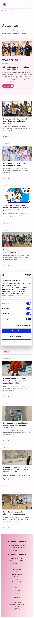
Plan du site (17, 606)
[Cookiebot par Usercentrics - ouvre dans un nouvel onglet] (23, 275)
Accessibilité (17, 608)
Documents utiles (17, 582)
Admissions (17, 572)
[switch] (28, 308)
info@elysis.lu (17, 587)
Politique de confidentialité (17, 604)
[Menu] (27, 5)
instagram (17, 594)
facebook (17, 591)
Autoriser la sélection (16, 336)
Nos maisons (17, 569)
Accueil (4, 11)
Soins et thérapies (17, 574)
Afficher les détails (22, 325)
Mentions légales (17, 602)
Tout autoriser (16, 331)
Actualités (17, 577)
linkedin (17, 597)
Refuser (16, 341)
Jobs (17, 579)
